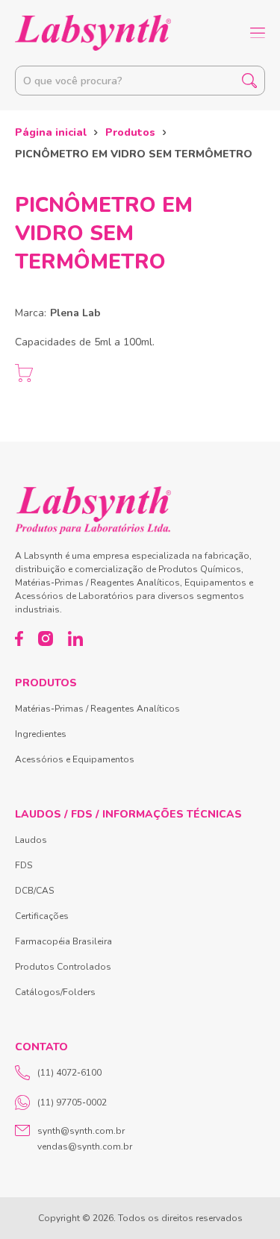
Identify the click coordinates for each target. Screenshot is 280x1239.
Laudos (31, 840)
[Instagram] (45, 638)
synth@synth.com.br (81, 1131)
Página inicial (51, 132)
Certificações (42, 916)
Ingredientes (40, 734)
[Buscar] (249, 80)
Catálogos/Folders (55, 992)
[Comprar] (24, 373)
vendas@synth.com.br (84, 1146)
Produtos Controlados (63, 967)
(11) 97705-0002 (72, 1102)
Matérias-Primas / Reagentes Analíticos (97, 709)
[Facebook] (19, 638)
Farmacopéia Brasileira (63, 941)
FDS (23, 865)
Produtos (130, 132)
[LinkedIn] (75, 638)
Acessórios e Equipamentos (74, 759)
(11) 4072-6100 (69, 1073)
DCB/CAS (34, 891)
